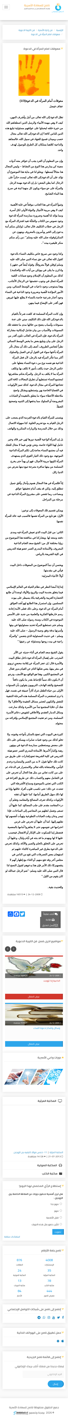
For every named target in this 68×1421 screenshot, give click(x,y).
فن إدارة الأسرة (45, 30)
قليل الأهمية (52, 1218)
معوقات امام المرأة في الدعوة (45, 34)
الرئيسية (59, 30)
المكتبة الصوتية (47, 1165)
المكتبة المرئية (47, 1100)
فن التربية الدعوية (26, 30)
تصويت (57, 1232)
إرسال (55, 1384)
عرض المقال (34, 996)
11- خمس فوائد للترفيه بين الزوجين (30, 1152)
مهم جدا (55, 1204)
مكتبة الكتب (50, 1173)
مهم (56, 1211)
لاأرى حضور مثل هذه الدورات (45, 1224)
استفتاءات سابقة (12, 1237)
